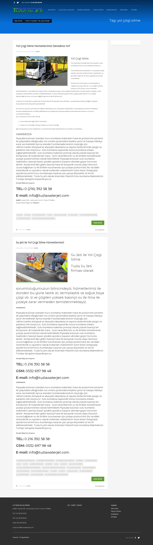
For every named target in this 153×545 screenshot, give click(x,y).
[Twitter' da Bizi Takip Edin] (138, 537)
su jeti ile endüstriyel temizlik (54, 467)
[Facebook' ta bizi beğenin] (135, 537)
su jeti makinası (90, 467)
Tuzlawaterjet (24, 474)
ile (20, 464)
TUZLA (63, 471)
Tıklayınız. (36, 203)
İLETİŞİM (114, 517)
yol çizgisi (73, 215)
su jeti (64, 464)
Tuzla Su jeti (73, 471)
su (57, 464)
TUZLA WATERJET (87, 471)
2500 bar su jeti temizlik (66, 460)
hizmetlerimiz (91, 460)
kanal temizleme (37, 464)
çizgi (20, 215)
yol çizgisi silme (24, 218)
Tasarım (15, 537)
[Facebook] (14, 2)
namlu (49, 464)
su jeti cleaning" (76, 464)
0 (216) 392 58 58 (38, 189)
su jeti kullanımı (74, 467)
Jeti (26, 464)
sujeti (54, 471)
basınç (80, 460)
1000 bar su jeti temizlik (26, 460)
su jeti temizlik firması (40, 471)
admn (38, 51)
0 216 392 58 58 (36, 2)
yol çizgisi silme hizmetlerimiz (44, 218)
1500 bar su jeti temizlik (46, 460)
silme (28, 215)
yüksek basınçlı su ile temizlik (57, 474)
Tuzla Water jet (39, 215)
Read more (98, 223)
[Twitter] (17, 2)
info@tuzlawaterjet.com (49, 195)
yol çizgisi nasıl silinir (89, 215)
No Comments (99, 230)
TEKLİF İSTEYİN (116, 511)
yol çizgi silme (61, 215)
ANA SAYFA (114, 508)
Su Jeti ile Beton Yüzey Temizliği (29, 467)
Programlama (24, 537)
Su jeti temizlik (24, 471)
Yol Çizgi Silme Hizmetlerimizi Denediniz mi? (43, 46)
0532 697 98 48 (38, 371)
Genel (29, 229)
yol (50, 215)
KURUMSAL (115, 514)
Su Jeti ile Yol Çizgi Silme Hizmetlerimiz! (40, 242)
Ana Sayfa (18, 21)
